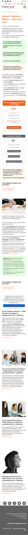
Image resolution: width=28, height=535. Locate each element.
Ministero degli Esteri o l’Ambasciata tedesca (12, 260)
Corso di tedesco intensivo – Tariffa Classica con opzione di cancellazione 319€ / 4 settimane (13, 313)
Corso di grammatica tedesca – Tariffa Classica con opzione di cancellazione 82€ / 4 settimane (12, 422)
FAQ (16, 273)
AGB (25, 530)
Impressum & (16, 528)
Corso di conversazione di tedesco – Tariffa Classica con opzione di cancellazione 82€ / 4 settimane (13, 371)
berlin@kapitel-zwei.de (19, 523)
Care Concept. (13, 270)
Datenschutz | (22, 528)
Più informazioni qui (6, 337)
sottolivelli (4, 322)
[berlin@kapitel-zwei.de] (23, 1)
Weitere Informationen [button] (14, 308)
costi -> (19, 69)
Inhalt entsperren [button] (14, 305)
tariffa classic (16, 248)
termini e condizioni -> (14, 253)
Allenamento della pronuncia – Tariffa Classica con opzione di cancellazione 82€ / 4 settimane (12, 478)
